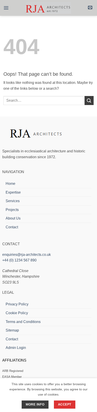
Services (13, 201)
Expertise (13, 192)
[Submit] (89, 100)
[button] (6, 7)
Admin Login (16, 348)
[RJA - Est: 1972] (48, 7)
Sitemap (12, 330)
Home (10, 183)
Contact (12, 227)
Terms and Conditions (23, 322)
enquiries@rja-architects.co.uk (26, 254)
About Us (13, 218)
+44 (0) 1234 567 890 (19, 260)
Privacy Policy (17, 304)
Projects (12, 210)
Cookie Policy (17, 313)
